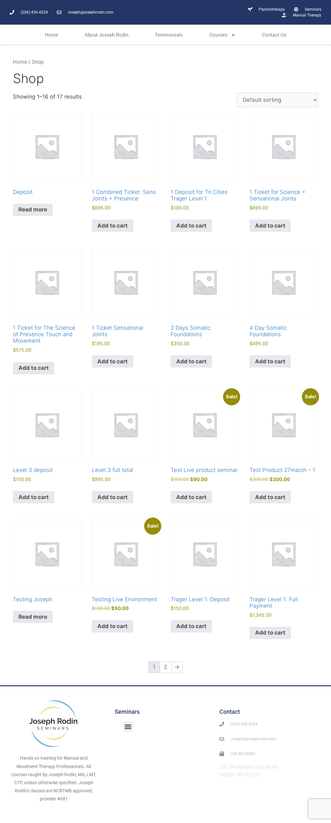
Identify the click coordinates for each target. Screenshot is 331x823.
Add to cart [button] (112, 225)
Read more (32, 209)
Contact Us (274, 35)
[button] (128, 726)
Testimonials (169, 35)
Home (51, 35)
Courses (218, 35)
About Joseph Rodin (106, 35)
